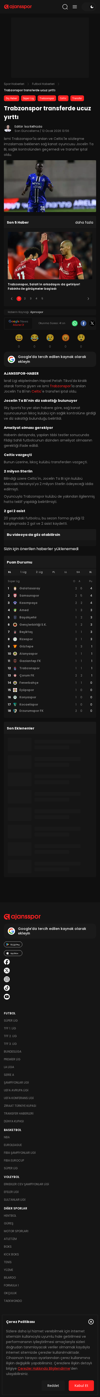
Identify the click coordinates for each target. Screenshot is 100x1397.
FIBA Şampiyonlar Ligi (20, 1153)
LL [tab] (66, 572)
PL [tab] (53, 572)
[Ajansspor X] (7, 970)
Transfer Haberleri (18, 1113)
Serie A (9, 1075)
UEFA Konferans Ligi (19, 1098)
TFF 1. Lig (10, 1028)
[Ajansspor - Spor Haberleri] (18, 7)
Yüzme (8, 1270)
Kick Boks (11, 1254)
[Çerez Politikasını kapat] (91, 1322)
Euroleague (13, 1145)
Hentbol (10, 1216)
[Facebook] (83, 323)
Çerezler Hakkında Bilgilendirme (44, 1368)
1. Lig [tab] (23, 572)
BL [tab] (90, 572)
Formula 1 (11, 1285)
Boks (8, 1247)
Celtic (63, 98)
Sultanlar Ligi (14, 1200)
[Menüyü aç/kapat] (75, 7)
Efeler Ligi (11, 1192)
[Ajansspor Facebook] (7, 962)
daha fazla (84, 222)
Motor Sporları (16, 1231)
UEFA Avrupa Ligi (16, 1090)
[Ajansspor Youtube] (7, 997)
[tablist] (50, 572)
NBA (7, 1137)
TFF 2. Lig (10, 1036)
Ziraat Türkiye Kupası (20, 1106)
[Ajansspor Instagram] (7, 979)
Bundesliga (12, 1051)
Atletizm (10, 1239)
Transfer (77, 98)
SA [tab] (78, 572)
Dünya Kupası (14, 1121)
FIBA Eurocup (14, 1160)
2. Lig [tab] (39, 572)
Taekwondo (13, 1301)
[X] (92, 323)
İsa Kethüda (33, 126)
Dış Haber (11, 98)
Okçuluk (10, 1293)
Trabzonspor (47, 98)
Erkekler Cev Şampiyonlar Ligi (26, 1184)
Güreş (8, 1223)
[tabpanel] (50, 646)
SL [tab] (9, 572)
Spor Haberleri (14, 84)
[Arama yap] (65, 7)
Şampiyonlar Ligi (16, 1082)
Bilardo (10, 1278)
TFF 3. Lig (10, 1044)
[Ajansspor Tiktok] (7, 988)
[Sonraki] (88, 299)
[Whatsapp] (75, 323)
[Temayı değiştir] (89, 6)
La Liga (9, 1067)
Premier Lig (12, 1059)
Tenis (8, 1262)
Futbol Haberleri (43, 84)
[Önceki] (12, 299)
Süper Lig (28, 98)
